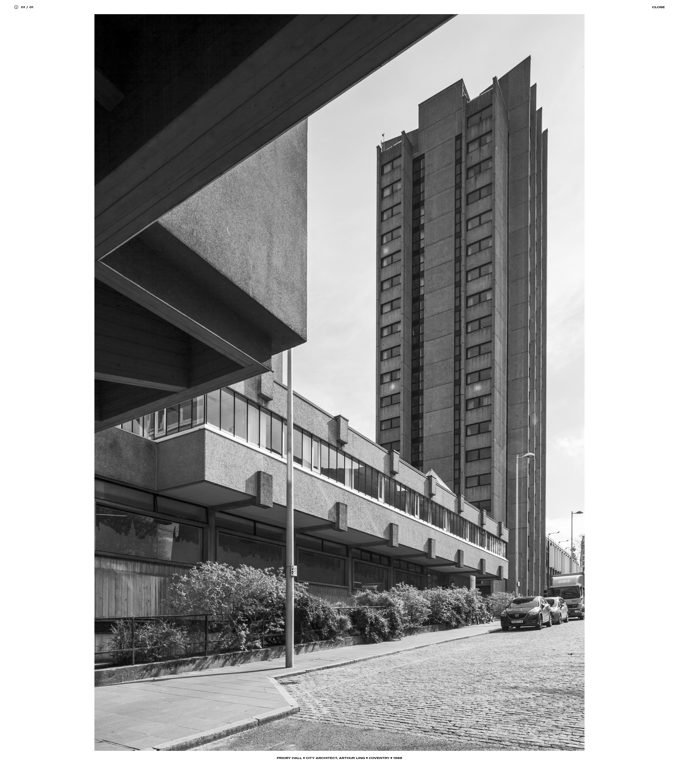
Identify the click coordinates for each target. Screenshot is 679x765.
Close (658, 7)
